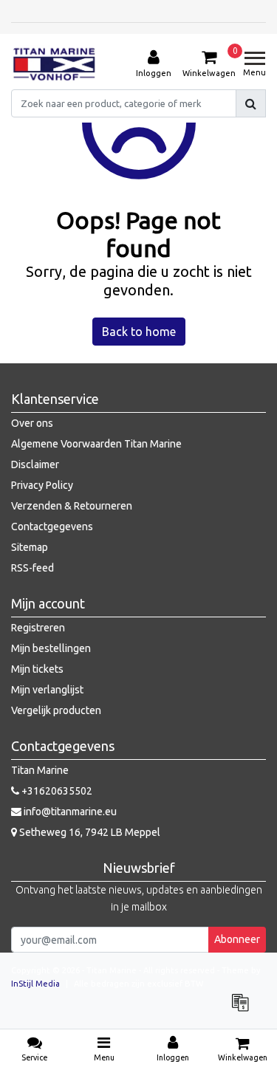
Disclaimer (35, 464)
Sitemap (29, 547)
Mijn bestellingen (51, 648)
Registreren (38, 628)
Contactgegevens (52, 526)
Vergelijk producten (56, 710)
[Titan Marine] (54, 64)
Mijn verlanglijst (47, 690)
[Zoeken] (250, 103)
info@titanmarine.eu (70, 811)
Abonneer (237, 939)
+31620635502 (55, 791)
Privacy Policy (42, 485)
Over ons (32, 423)
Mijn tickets (37, 669)
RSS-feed (32, 568)
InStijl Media (35, 983)
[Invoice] (244, 1009)
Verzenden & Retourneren (71, 506)
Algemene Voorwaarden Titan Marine (96, 444)
